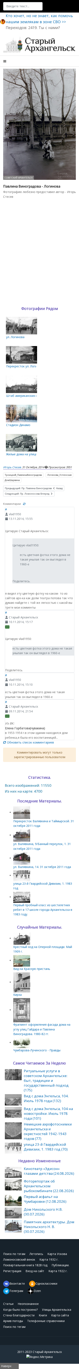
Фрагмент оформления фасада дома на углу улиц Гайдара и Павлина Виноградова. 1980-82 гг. (41, 1029)
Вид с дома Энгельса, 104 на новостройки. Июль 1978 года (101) (48, 1113)
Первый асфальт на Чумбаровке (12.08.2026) (45, 1199)
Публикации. (60, 1265)
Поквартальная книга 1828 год (25, 1265)
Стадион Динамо (18, 425)
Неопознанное (28, 1304)
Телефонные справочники (46, 1321)
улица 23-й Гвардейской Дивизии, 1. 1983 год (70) (46, 1147)
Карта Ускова (57, 1254)
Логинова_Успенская (59, 474)
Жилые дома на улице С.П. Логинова (32, 454)
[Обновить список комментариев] (24, 504)
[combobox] (23, 6)
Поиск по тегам (14, 1327)
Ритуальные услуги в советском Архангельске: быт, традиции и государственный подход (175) (46, 1080)
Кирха (17, 995)
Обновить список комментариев (30, 742)
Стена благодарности (19, 1315)
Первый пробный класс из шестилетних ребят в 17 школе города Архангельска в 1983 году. (42, 909)
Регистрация (12, 1271)
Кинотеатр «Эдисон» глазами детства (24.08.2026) (49, 1171)
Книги (43, 1315)
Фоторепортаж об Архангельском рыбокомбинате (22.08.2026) (49, 1186)
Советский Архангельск (18, 177)
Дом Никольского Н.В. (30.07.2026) (43, 1212)
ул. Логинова (15, 337)
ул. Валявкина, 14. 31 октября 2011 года (42, 867)
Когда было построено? (20, 1310)
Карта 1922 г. (57, 1271)
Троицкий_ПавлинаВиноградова (23, 474)
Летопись (36, 1254)
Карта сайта (60, 1315)
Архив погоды (13, 1321)
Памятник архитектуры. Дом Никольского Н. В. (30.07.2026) (49, 1226)
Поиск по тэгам (14, 1254)
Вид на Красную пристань (31, 969)
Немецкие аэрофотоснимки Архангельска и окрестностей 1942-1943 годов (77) (48, 1131)
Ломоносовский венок (19, 1259)
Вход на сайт (34, 1271)
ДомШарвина (12, 480)
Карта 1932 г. (48, 1259)
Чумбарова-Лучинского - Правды (36, 1050)
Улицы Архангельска (56, 1310)
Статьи (8, 1304)
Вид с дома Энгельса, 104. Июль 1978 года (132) (46, 1098)
